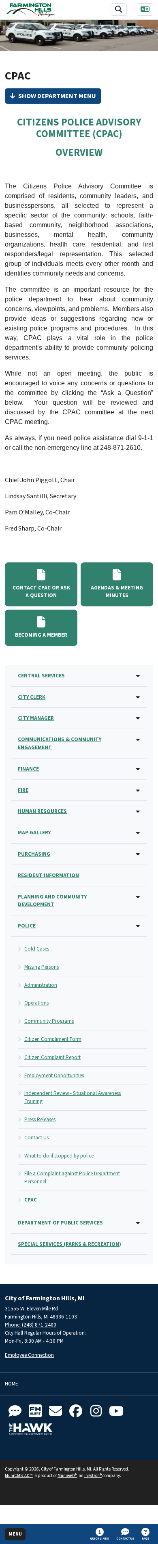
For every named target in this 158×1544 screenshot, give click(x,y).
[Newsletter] (55, 1411)
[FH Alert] (35, 1411)
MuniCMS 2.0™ (18, 1476)
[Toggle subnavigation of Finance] (137, 769)
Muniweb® (67, 1476)
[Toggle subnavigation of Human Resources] (137, 812)
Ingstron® (93, 1476)
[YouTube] (116, 1411)
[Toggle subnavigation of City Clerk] (137, 698)
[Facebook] (76, 1411)
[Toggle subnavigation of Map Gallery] (137, 833)
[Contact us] (15, 1411)
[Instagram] (96, 1411)
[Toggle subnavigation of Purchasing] (137, 854)
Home (11, 1384)
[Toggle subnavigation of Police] (137, 926)
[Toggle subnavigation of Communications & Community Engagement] (137, 740)
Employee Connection (29, 1355)
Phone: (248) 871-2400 (30, 1325)
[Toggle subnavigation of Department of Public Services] (137, 1223)
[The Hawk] (31, 1429)
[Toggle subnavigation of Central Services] (137, 676)
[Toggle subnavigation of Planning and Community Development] (137, 897)
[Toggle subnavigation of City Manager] (137, 718)
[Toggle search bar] (119, 9)
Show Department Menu (57, 96)
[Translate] (145, 9)
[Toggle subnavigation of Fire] (137, 791)
